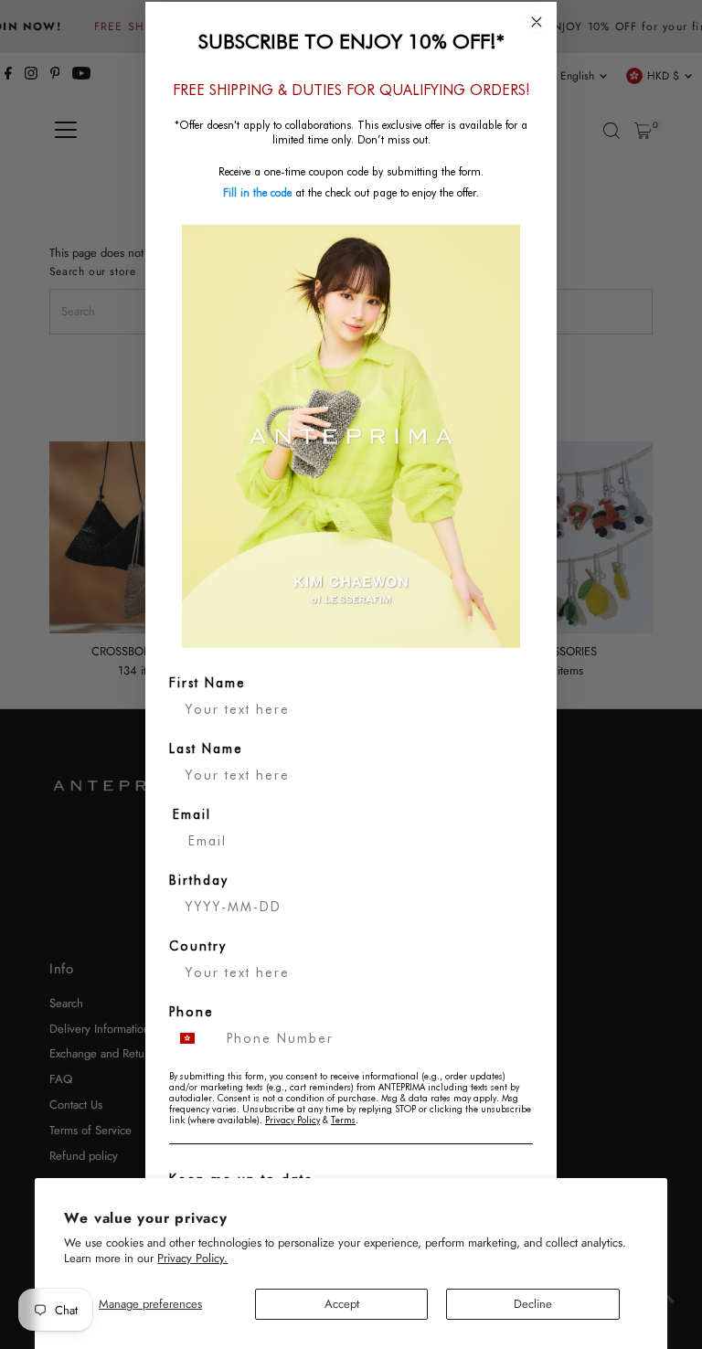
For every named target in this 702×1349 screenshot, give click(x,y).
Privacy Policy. (192, 1258)
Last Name (206, 748)
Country (198, 946)
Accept (341, 1303)
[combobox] (194, 1038)
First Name (207, 682)
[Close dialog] (537, 22)
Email (192, 814)
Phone (191, 1011)
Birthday (199, 880)
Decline (533, 1303)
